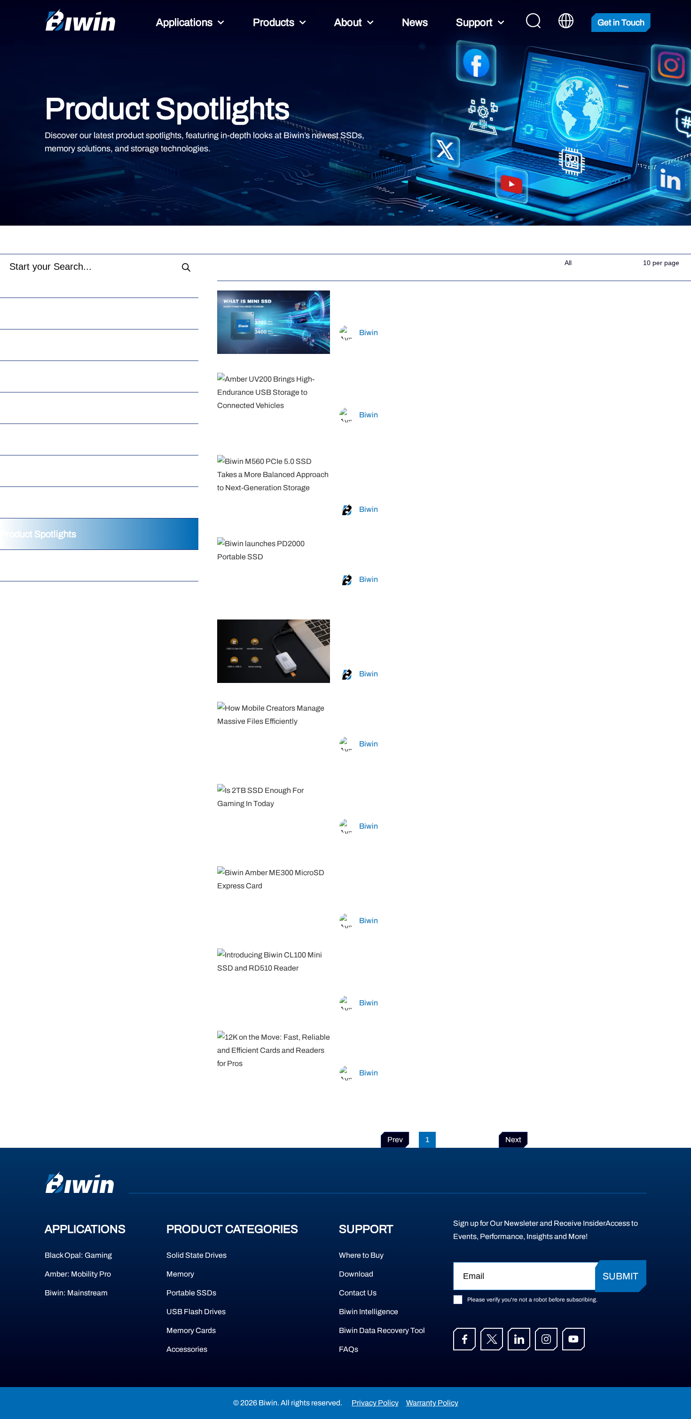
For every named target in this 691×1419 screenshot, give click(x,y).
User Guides (26, 565)
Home (12, 240)
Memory (180, 1274)
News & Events (31, 502)
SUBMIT (620, 1276)
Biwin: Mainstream (76, 1293)
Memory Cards (191, 1330)
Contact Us (358, 1293)
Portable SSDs (191, 1293)
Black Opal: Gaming (78, 1255)
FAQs (348, 1349)
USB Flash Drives (196, 1312)
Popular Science (34, 439)
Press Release (30, 471)
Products (273, 22)
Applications (184, 22)
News (415, 22)
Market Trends (29, 376)
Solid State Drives (196, 1255)
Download (356, 1274)
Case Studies (27, 345)
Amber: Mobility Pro (78, 1274)
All (5, 313)
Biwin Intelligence (368, 1312)
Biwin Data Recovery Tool (375, 1330)
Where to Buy (361, 1255)
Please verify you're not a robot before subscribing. (532, 1299)
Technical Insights (37, 408)
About (348, 22)
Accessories (186, 1349)
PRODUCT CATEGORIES (232, 1229)
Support (474, 22)
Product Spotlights (38, 534)
